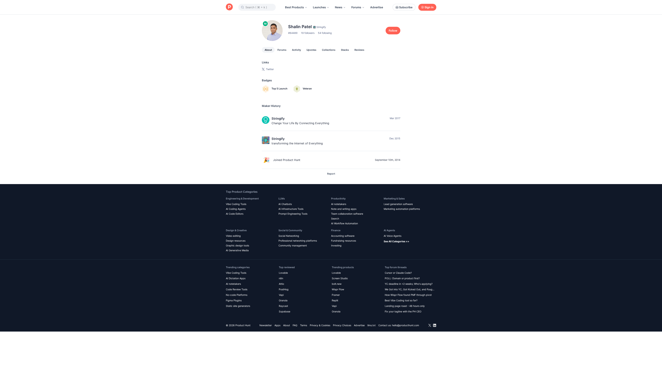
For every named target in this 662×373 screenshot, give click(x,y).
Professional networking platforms (297, 240)
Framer (336, 294)
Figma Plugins (234, 300)
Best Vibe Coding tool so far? (401, 300)
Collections (328, 49)
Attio (281, 283)
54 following (325, 32)
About (268, 49)
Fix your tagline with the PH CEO (403, 311)
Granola (283, 300)
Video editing (233, 235)
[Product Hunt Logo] (229, 7)
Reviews (359, 49)
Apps (277, 325)
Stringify (278, 118)
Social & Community (290, 230)
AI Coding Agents (236, 208)
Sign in (429, 7)
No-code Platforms (236, 294)
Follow (393, 30)
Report (331, 173)
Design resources (235, 240)
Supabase (284, 311)
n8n (281, 278)
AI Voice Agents (392, 235)
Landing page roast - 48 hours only (405, 305)
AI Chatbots (285, 204)
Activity (296, 49)
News (338, 7)
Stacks (345, 49)
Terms (303, 325)
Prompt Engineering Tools (292, 213)
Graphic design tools (237, 245)
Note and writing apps (343, 208)
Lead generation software (398, 204)
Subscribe (405, 7)
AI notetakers (338, 204)
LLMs (281, 198)
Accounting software (342, 235)
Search (335, 218)
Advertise (376, 7)
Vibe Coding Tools (236, 204)
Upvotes (311, 49)
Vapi (281, 294)
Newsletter (265, 325)
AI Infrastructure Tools (290, 208)
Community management (292, 245)
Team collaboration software (347, 213)
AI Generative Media (237, 250)
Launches (319, 7)
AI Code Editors (234, 213)
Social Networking (288, 235)
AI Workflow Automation (344, 223)
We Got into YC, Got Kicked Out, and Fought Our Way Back (410, 289)
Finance (335, 230)
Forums (356, 7)
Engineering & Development (242, 198)
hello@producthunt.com (405, 325)
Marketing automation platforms (402, 208)
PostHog (284, 289)
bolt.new (336, 283)
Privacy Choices (342, 325)
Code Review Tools (236, 289)
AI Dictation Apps (235, 278)
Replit (335, 300)
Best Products (294, 7)
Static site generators (238, 305)
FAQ (295, 325)
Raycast (283, 305)
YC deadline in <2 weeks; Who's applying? (409, 283)
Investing (336, 245)
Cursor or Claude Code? (398, 272)
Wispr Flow (338, 289)
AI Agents (389, 230)
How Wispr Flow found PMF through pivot (408, 294)
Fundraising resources (343, 240)
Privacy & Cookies (320, 325)
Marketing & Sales (394, 198)
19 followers (307, 32)
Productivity (338, 198)
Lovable (283, 272)
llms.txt (371, 325)
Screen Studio (340, 278)
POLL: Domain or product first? (402, 278)
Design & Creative (236, 230)
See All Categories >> (396, 241)
